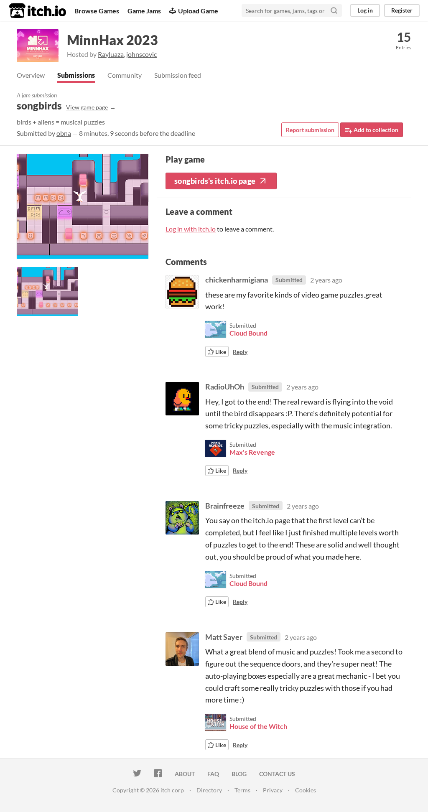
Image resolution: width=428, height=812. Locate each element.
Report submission (310, 129)
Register (402, 10)
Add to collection (375, 129)
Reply (240, 351)
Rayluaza (111, 54)
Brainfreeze (225, 505)
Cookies (305, 790)
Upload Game (198, 11)
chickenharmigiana (236, 279)
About (185, 773)
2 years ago (326, 280)
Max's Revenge (252, 452)
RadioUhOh (224, 386)
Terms (242, 790)
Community (124, 75)
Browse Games (96, 11)
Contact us (277, 773)
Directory (209, 790)
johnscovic (141, 54)
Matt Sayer (223, 636)
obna (63, 133)
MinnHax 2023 (112, 40)
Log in (365, 10)
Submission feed (177, 75)
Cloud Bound (248, 333)
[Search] (334, 10)
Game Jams (144, 11)
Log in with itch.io (191, 229)
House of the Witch (258, 726)
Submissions (76, 75)
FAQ (213, 773)
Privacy (273, 790)
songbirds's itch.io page (215, 181)
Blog (239, 773)
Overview (31, 75)
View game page (87, 107)
